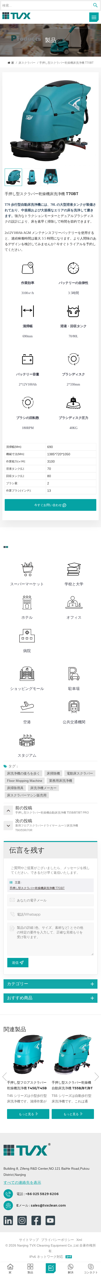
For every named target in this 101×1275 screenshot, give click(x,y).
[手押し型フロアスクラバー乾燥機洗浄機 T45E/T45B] (28, 1054)
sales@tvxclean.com (48, 1205)
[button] (96, 1076)
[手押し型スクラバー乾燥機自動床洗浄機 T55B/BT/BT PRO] (73, 1054)
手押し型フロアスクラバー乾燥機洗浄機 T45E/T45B (27, 1085)
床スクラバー (27, 62)
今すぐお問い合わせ (48, 505)
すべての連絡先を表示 (22, 1182)
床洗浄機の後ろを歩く (23, 773)
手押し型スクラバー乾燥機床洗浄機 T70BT (37, 888)
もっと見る (26, 1114)
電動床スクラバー (80, 773)
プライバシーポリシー (57, 1240)
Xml (79, 1240)
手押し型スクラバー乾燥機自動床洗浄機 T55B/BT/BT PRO (72, 1085)
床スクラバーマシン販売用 (27, 795)
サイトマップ (29, 1240)
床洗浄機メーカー (43, 788)
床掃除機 (53, 773)
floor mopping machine (24, 781)
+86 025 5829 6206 (42, 1194)
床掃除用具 (15, 788)
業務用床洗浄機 (60, 781)
